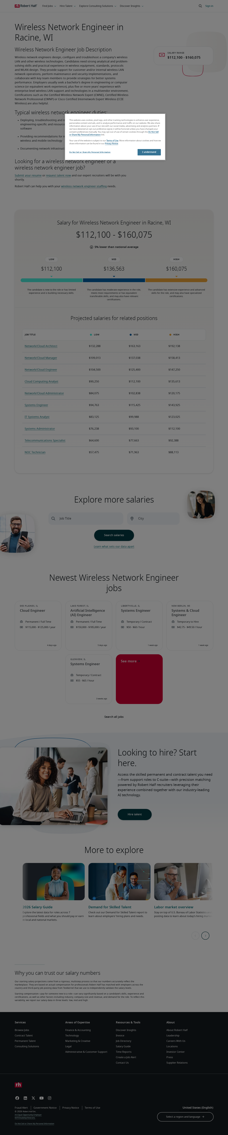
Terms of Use (112, 141)
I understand (149, 152)
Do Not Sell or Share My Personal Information (90, 152)
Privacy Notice (111, 144)
